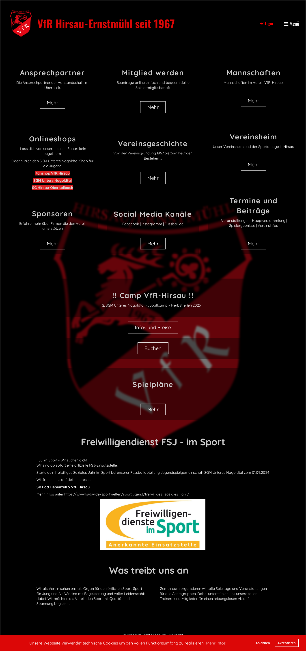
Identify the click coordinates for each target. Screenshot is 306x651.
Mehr (52, 102)
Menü (293, 23)
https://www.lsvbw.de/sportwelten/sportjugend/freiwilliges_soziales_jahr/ (126, 494)
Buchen (153, 348)
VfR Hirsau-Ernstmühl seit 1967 (106, 23)
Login (269, 23)
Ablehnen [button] (263, 643)
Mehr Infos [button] (216, 643)
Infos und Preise (153, 327)
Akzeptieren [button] (287, 643)
